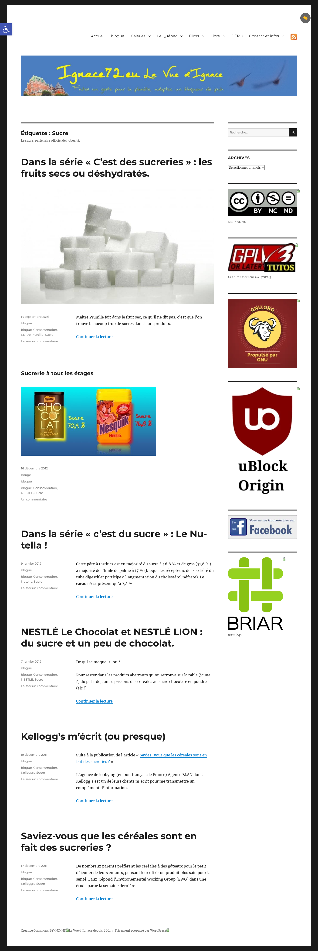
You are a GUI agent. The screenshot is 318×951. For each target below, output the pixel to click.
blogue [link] (117, 36)
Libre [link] (215, 36)
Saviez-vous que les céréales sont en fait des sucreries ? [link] (109, 841)
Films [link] (194, 36)
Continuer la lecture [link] (94, 336)
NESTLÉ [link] (27, 493)
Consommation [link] (45, 330)
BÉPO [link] (237, 36)
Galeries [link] (138, 36)
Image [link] (26, 475)
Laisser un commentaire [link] (39, 341)
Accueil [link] (98, 36)
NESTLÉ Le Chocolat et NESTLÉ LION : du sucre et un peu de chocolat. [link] (111, 637)
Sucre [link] (49, 334)
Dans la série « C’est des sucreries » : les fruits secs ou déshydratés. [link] (116, 167)
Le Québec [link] (167, 36)
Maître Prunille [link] (32, 334)
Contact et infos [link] (264, 36)
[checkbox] (305, 18)
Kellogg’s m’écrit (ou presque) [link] (93, 736)
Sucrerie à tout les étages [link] (57, 373)
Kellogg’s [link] (28, 772)
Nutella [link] (26, 581)
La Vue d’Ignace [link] (80, 931)
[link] (6, 29)
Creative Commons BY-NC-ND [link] (43, 931)
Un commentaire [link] (34, 499)
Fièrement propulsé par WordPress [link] (140, 931)
